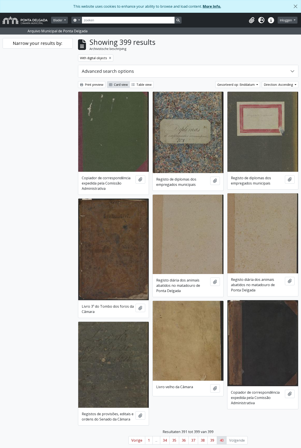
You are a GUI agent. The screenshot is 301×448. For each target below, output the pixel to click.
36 (184, 440)
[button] (251, 20)
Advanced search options (108, 71)
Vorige (136, 440)
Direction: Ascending (279, 84)
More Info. (212, 6)
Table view (144, 84)
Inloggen (286, 20)
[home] (27, 20)
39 (212, 440)
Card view (120, 84)
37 (193, 440)
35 (174, 440)
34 (165, 440)
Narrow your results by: (37, 43)
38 (203, 440)
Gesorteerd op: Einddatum (236, 84)
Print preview (93, 84)
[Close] (295, 6)
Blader (58, 20)
